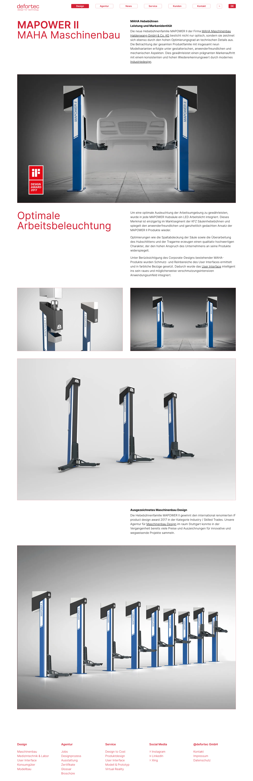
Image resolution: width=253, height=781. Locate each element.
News (129, 6)
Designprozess (71, 756)
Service (153, 6)
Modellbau (24, 769)
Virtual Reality (114, 769)
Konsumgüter (26, 764)
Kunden (177, 6)
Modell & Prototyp (117, 764)
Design (80, 6)
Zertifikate (68, 764)
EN (232, 12)
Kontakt (201, 6)
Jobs (64, 751)
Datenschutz (202, 760)
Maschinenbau (27, 751)
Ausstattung (69, 760)
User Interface (211, 266)
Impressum (200, 756)
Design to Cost (115, 751)
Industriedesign (140, 61)
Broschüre (68, 773)
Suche (219, 6)
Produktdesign (115, 756)
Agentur (104, 6)
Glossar (66, 769)
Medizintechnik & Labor (33, 756)
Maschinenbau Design (161, 524)
